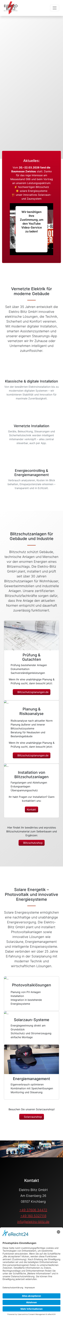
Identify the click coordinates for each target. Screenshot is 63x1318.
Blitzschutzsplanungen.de (32, 692)
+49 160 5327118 (33, 1216)
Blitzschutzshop (32, 842)
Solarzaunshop (32, 1116)
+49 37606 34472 (33, 1210)
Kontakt (31, 809)
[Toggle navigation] (54, 8)
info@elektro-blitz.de (33, 1222)
